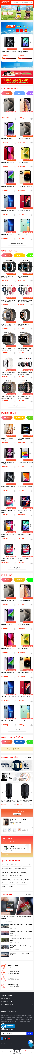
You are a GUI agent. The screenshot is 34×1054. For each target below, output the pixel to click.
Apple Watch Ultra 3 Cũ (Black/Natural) (7, 277)
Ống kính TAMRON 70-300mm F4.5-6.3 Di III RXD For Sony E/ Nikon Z (24, 801)
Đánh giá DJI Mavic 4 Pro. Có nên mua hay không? (21, 932)
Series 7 (4, 886)
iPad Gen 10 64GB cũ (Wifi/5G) (25, 462)
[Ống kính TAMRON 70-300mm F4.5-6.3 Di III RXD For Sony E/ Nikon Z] (25, 791)
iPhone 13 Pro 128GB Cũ (7, 234)
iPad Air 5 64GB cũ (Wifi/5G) (8, 486)
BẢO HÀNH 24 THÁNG (18, 820)
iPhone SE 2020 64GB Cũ (24, 210)
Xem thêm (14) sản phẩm (17, 243)
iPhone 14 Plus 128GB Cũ (7, 186)
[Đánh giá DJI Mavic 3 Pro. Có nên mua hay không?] (5, 926)
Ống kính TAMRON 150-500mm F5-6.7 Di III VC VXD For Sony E (8, 801)
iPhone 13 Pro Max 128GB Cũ (8, 210)
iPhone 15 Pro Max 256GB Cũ (8, 114)
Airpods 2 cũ (23, 872)
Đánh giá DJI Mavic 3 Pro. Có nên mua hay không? (21, 925)
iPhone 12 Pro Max (22, 883)
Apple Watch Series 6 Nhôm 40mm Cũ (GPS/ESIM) (25, 373)
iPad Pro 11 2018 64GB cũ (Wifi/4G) (24, 559)
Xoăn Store (12, 1044)
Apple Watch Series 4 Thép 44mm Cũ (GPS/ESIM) (8, 397)
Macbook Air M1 (27, 865)
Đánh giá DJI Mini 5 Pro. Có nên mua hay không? (20, 939)
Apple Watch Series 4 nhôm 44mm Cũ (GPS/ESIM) (25, 397)
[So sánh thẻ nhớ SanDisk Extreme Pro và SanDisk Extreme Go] (17, 906)
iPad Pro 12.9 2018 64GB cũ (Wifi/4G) (8, 559)
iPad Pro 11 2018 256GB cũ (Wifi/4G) (8, 511)
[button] (18, 64)
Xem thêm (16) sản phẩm (17, 568)
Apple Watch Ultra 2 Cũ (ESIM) (23, 277)
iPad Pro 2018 (5, 872)
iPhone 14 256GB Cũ (23, 162)
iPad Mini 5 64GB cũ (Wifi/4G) (25, 486)
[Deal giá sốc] (17, 26)
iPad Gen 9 (5, 875)
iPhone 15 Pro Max (16, 865)
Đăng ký (30, 1033)
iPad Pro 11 (26, 879)
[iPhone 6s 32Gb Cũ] (14, 830)
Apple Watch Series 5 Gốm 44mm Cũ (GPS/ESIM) (8, 373)
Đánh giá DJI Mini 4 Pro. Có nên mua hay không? (20, 946)
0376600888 (9, 1021)
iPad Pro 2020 (5, 865)
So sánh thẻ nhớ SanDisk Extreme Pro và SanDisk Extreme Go (16, 917)
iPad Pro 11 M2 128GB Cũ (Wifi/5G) (7, 463)
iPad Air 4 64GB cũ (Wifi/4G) (9, 51)
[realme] (17, 777)
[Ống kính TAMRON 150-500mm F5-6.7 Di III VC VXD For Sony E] (9, 791)
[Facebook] (2, 1038)
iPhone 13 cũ (14, 872)
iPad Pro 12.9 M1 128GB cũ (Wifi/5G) (24, 511)
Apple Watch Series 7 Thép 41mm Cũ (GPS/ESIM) (24, 349)
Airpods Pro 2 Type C (7, 868)
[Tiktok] (5, 1038)
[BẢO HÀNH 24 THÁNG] (5, 822)
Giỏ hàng (25, 1050)
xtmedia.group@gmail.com (23, 1021)
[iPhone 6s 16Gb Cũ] (4, 830)
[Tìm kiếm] (12, 2)
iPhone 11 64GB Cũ (22, 234)
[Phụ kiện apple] (17, 765)
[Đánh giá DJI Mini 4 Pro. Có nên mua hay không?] (5, 947)
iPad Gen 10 (5, 883)
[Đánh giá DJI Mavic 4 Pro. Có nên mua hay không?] (5, 933)
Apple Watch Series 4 (20, 868)
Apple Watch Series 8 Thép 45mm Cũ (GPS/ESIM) (8, 325)
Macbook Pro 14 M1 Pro (16, 875)
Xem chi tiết (5, 855)
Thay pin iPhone (6, 879)
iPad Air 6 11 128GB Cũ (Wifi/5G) (7, 439)
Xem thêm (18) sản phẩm (17, 405)
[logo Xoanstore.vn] (5, 3)
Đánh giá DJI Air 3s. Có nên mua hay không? (19, 953)
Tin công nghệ (7, 895)
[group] (17, 12)
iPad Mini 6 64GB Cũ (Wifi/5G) (23, 52)
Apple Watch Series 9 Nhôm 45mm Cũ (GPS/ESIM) (8, 301)
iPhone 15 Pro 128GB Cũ (24, 138)
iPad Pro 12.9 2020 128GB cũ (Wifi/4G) (8, 535)
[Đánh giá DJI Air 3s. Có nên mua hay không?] (5, 954)
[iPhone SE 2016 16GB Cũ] (9, 830)
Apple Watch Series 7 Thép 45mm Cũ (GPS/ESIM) (8, 349)
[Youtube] (9, 1038)
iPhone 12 (11, 886)
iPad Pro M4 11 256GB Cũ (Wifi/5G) (24, 439)
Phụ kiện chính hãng (9, 757)
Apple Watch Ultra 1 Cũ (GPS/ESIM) (23, 325)
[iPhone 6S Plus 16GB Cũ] (19, 830)
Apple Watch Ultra (17, 879)
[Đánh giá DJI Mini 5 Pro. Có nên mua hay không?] (5, 940)
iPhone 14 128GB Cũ (6, 138)
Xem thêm (17, 814)
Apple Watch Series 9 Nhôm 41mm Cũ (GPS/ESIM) (25, 301)
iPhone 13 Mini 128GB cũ (7, 162)
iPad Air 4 (12, 883)
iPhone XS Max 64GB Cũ (24, 114)
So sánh (32, 1051)
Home (17, 1052)
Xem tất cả (28, 757)
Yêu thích (10, 1051)
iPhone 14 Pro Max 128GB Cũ (25, 186)
